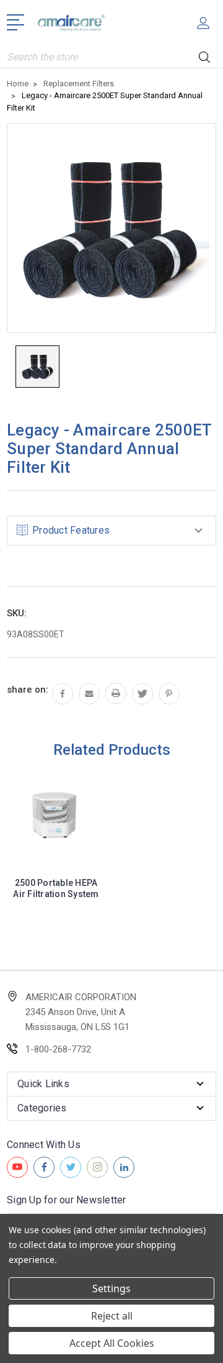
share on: (27, 689)
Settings (111, 1288)
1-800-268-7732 (58, 1049)
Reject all (112, 1316)
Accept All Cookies (111, 1343)
